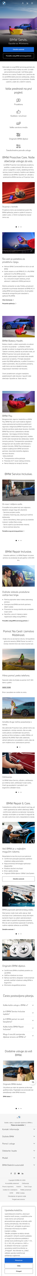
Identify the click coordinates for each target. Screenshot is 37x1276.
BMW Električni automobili (13, 1165)
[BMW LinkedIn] (22, 1173)
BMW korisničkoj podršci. (16, 1088)
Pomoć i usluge (8, 1143)
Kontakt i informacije (10, 1129)
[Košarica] (27, 3)
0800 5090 (6, 687)
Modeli (5, 1158)
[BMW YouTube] (18, 1173)
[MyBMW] (23, 3)
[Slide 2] (19, 227)
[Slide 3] (21, 227)
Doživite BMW (8, 1136)
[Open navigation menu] (32, 3)
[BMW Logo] (4, 3)
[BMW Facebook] (11, 1173)
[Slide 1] (16, 227)
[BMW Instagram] (15, 1173)
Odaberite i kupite (9, 1151)
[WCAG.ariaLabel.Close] (33, 1082)
